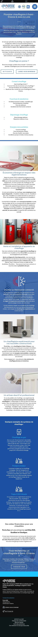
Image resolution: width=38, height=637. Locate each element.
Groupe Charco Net (24, 625)
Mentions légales (19, 622)
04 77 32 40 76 (7, 71)
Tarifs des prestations (19, 624)
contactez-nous (19, 566)
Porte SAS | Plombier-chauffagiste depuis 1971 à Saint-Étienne (8, 6)
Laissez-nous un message (26, 71)
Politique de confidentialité (19, 620)
